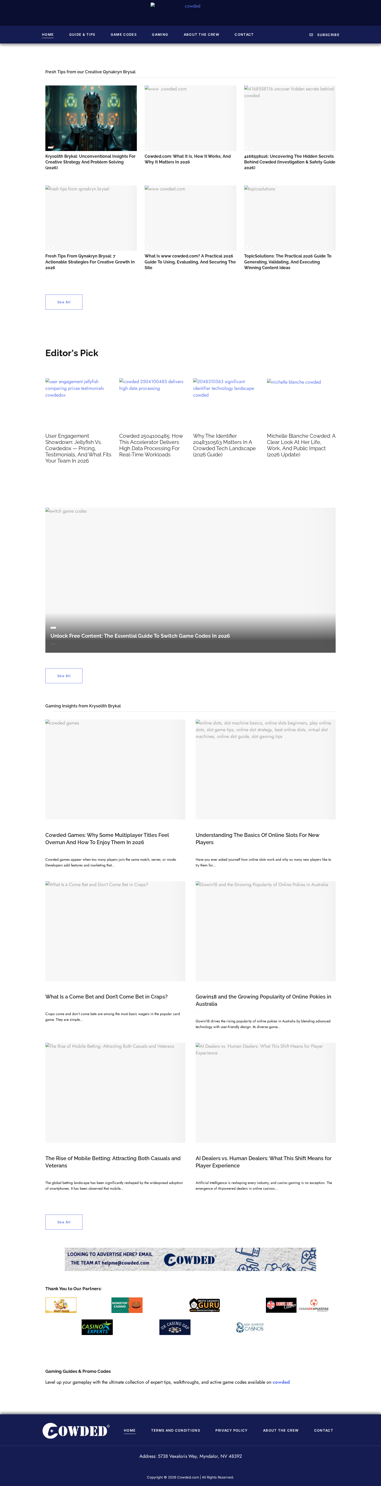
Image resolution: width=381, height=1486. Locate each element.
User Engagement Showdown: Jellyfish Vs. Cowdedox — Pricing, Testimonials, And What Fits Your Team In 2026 (78, 448)
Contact (244, 34)
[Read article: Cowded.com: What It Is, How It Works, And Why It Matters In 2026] (190, 118)
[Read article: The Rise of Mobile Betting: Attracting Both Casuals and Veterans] (115, 1093)
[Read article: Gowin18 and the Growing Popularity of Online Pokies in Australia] (266, 931)
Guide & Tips (82, 34)
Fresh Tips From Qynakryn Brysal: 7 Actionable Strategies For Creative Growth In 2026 (90, 262)
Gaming (160, 34)
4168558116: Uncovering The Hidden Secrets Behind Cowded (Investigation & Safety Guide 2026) (289, 162)
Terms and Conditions (175, 1430)
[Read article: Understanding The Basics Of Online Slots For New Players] (266, 770)
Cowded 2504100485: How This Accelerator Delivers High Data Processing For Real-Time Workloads (151, 445)
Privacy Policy (231, 1430)
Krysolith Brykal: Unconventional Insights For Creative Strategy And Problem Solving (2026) (90, 162)
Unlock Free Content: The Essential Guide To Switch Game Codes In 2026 (140, 636)
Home (130, 1430)
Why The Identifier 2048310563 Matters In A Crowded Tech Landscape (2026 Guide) (224, 445)
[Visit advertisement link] (190, 1259)
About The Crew (201, 34)
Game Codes (124, 34)
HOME (48, 34)
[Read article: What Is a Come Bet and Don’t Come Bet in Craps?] (115, 931)
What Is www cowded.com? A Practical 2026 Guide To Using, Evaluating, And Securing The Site (190, 262)
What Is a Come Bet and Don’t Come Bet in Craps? (106, 997)
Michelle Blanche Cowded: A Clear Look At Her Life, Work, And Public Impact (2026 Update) (301, 445)
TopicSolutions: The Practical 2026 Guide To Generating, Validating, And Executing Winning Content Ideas (287, 262)
